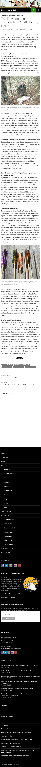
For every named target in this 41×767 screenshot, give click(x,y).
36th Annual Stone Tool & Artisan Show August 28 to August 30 (20, 665)
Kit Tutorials (5, 515)
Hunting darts (30, 367)
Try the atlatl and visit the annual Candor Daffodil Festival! (19, 671)
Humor (6, 503)
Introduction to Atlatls (8, 597)
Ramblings (7, 486)
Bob (17, 29)
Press (5, 499)
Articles (4, 465)
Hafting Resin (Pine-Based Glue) (11, 746)
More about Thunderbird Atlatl (10, 594)
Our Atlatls (5, 457)
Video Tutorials (6, 511)
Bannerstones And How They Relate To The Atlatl (16, 732)
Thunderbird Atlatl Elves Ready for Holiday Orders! (17, 688)
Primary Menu (38, 10)
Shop (2, 454)
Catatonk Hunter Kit (10, 528)
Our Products (18, 15)
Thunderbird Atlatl (8, 10)
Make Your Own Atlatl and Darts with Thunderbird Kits (18, 384)
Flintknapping (8, 490)
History (6, 478)
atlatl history (7, 367)
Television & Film (7, 548)
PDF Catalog (5, 552)
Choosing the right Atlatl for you (11, 377)
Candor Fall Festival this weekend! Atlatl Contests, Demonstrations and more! (16, 694)
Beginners (7, 469)
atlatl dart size (7, 364)
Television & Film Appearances (10, 743)
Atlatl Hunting (18, 367)
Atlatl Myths (5, 729)
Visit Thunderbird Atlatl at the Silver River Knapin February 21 (20, 676)
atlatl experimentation (22, 364)
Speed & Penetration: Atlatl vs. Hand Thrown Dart (16, 739)
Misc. (5, 507)
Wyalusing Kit (8, 540)
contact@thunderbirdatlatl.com (11, 648)
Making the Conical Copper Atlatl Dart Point (15, 755)
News (3, 461)
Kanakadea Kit (8, 532)
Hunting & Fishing (7, 15)
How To (6, 482)
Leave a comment (26, 29)
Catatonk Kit (8, 524)
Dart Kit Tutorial (9, 519)
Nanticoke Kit (8, 536)
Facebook (4, 705)
